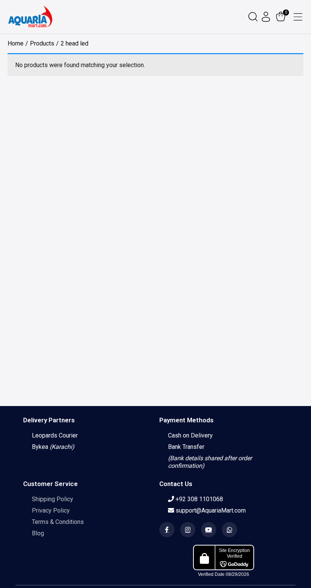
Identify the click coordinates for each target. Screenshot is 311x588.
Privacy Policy (51, 510)
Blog (38, 533)
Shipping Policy (52, 499)
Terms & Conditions (58, 521)
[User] (266, 16)
